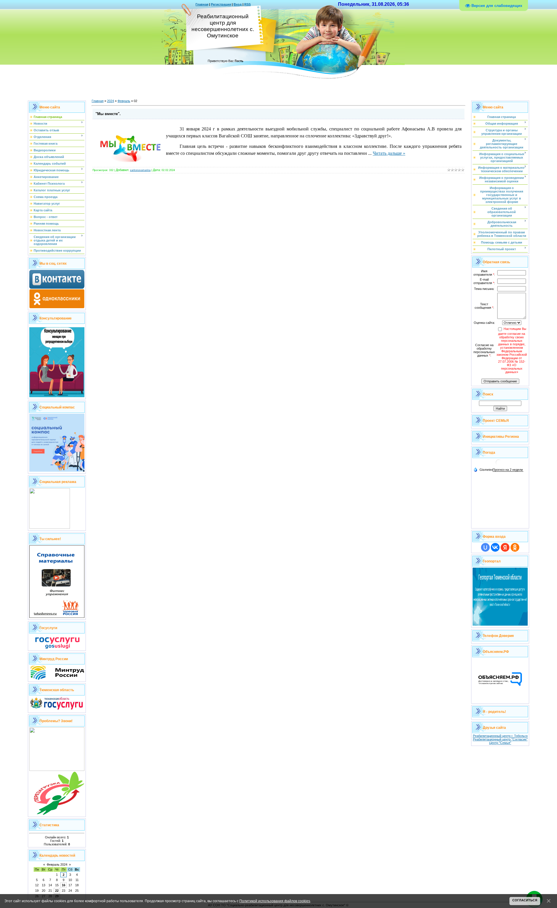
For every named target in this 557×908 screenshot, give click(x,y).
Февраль (123, 101)
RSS (247, 4)
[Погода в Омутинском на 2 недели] (508, 470)
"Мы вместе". (108, 114)
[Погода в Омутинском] (498, 464)
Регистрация (221, 4)
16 (63, 885)
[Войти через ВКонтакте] (495, 547)
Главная (202, 4)
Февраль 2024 (57, 864)
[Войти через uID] (485, 547)
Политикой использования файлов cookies (274, 901)
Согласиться (524, 900)
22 (57, 890)
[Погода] (483, 469)
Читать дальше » (389, 153)
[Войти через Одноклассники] (515, 547)
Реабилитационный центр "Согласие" (500, 739)
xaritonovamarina (140, 170)
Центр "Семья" (500, 742)
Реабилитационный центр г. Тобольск (500, 736)
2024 (110, 101)
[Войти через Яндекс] (505, 547)
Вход (238, 4)
